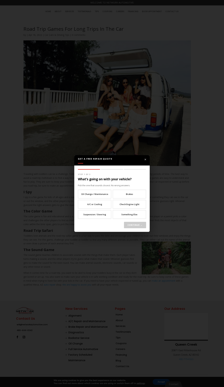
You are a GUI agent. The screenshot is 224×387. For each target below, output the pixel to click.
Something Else (129, 214)
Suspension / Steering (94, 214)
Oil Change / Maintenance (94, 194)
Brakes (129, 194)
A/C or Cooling (94, 204)
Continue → (135, 225)
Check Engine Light (129, 204)
